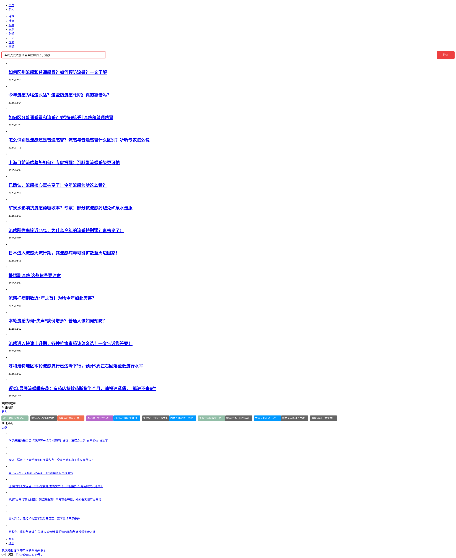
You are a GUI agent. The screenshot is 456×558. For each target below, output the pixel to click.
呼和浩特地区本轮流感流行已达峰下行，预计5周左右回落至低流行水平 (76, 366)
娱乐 (11, 29)
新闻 (11, 9)
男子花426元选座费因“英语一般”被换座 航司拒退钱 (41, 473)
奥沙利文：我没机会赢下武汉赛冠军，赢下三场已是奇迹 (44, 518)
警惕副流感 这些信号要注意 (35, 275)
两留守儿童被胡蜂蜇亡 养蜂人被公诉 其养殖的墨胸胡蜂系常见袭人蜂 (52, 531)
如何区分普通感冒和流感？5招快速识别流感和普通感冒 (61, 117)
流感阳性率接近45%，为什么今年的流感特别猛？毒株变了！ (66, 230)
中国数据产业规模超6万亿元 (239, 418)
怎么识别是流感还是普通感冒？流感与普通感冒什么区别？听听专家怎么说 (79, 140)
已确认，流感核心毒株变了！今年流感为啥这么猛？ (58, 185)
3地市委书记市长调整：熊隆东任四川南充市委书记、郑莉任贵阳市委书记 (55, 499)
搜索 (446, 54)
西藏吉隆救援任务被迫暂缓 (183, 418)
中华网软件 (27, 550)
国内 (11, 42)
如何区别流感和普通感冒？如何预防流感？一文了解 (58, 72)
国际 (11, 46)
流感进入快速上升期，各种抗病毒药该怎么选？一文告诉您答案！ (71, 343)
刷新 (11, 539)
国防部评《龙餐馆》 (323, 418)
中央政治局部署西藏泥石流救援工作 (44, 418)
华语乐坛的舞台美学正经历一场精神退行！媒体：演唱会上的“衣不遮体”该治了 (58, 440)
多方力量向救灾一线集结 (212, 418)
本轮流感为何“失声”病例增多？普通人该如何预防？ (58, 321)
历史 (11, 38)
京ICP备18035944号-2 (29, 554)
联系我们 (40, 550)
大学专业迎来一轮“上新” (268, 418)
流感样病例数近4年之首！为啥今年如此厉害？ (52, 298)
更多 (4, 411)
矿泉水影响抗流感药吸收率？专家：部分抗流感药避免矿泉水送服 (71, 208)
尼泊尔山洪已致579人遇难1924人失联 (100, 418)
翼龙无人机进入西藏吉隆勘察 (295, 418)
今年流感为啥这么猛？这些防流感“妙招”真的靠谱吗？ (60, 95)
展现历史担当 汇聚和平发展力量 (71, 418)
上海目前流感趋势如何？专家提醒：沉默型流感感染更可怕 (64, 162)
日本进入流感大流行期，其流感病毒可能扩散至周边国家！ (64, 253)
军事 (11, 25)
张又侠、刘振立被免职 (155, 418)
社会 (11, 20)
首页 (11, 5)
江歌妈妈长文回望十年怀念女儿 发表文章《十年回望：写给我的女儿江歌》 (56, 486)
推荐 (11, 16)
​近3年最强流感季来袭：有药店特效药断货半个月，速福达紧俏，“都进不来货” (82, 388)
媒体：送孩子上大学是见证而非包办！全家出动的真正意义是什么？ (51, 459)
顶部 (11, 543)
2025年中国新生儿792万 (127, 418)
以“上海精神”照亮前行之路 (15, 418)
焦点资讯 (7, 550)
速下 (16, 550)
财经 (11, 33)
